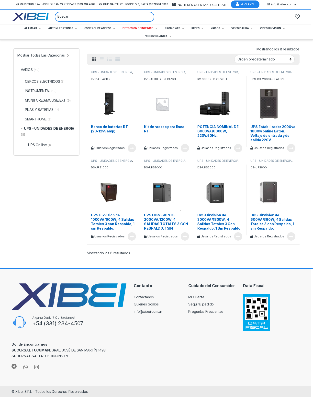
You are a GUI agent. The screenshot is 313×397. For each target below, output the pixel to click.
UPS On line (39, 145)
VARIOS (30, 70)
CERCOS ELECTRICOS (45, 81)
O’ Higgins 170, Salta (135, 4)
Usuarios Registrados (109, 148)
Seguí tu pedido (201, 304)
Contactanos (144, 297)
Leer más (132, 148)
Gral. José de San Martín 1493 (58, 4)
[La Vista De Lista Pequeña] (117, 59)
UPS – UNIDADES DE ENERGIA (47, 131)
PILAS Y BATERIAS (42, 109)
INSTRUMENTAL (40, 91)
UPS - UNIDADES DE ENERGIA (111, 72)
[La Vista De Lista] (109, 59)
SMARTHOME (38, 119)
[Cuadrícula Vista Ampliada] (102, 59)
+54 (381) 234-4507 (57, 323)
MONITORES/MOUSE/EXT (48, 100)
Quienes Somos (146, 304)
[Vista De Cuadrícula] (94, 59)
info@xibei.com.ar (284, 4)
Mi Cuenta (248, 4)
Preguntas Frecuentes (205, 311)
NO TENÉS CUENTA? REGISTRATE (202, 5)
